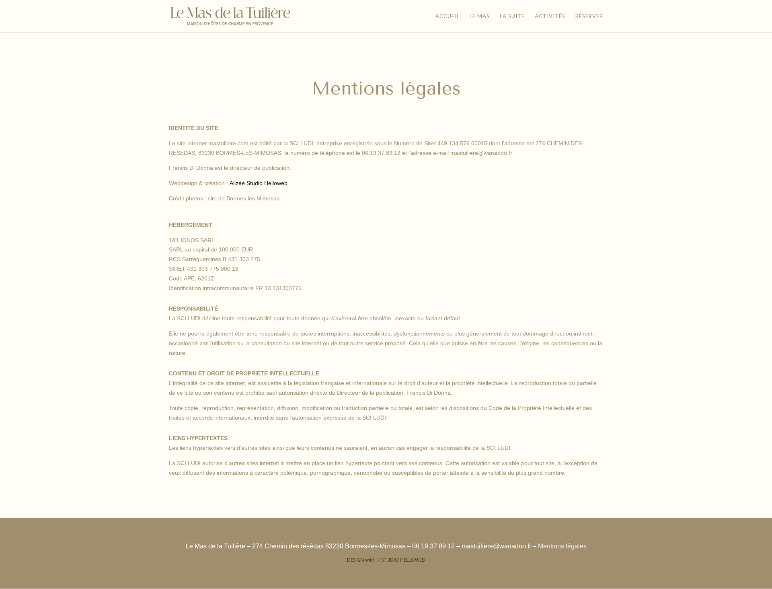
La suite (512, 16)
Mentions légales (562, 546)
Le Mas (480, 16)
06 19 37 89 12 (433, 546)
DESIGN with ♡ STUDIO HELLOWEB (386, 559)
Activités (550, 16)
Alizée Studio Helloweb (258, 183)
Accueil (447, 16)
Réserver (589, 16)
